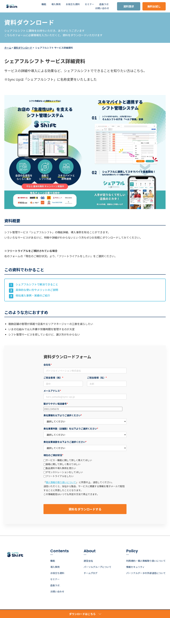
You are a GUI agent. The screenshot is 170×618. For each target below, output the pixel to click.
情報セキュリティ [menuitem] (135, 567)
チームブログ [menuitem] (90, 573)
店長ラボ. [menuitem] (104, 4)
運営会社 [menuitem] (88, 560)
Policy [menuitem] (132, 551)
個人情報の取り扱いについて (61, 482)
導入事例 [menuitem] (56, 4)
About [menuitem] (90, 551)
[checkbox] (85, 468)
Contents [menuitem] (59, 551)
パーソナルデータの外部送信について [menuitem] (146, 573)
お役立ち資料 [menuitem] (73, 4)
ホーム (7, 47)
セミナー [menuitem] (89, 4)
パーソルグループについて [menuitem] (97, 567)
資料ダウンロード (23, 47)
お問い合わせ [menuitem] (102, 8)
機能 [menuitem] (44, 4)
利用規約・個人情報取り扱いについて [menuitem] (146, 560)
